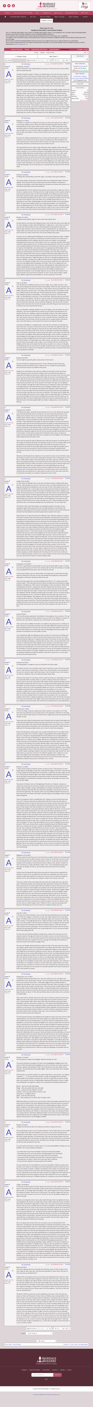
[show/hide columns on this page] (87, 52)
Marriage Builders (17, 49)
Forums (27, 49)
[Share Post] (63, 63)
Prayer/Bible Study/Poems (39, 49)
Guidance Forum (46, 20)
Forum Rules (8, 1344)
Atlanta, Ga (7, 82)
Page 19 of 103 (31, 60)
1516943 (68, 1054)
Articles (85, 17)
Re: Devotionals (26, 64)
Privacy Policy (46, 1370)
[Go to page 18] (39, 60)
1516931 (68, 280)
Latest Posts (80, 83)
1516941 (68, 910)
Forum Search (80, 56)
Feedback (24, 1370)
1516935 (68, 561)
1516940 (68, 852)
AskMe (48, 64)
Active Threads (50, 52)
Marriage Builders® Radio (71, 13)
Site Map (62, 1370)
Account (69, 1370)
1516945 (68, 1182)
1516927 (68, 64)
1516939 (68, 764)
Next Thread (53, 56)
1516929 (68, 172)
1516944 (68, 1122)
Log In (86, 49)
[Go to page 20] (69, 60)
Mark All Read (17, 1344)
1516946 (68, 1264)
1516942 (68, 974)
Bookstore (7, 13)
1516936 (68, 611)
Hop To (23, 1333)
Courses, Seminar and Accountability (22, 13)
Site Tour (33, 17)
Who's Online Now (80, 63)
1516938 (68, 706)
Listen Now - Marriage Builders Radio (84, 5)
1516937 (68, 659)
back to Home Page (46, 4)
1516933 (68, 407)
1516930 (68, 214)
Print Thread (8, 60)
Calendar (42, 52)
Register (81, 49)
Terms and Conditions (34, 1370)
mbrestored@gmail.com (21, 44)
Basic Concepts (60, 17)
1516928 (68, 118)
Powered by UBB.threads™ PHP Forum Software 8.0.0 (46, 1394)
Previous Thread (21, 56)
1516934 (68, 478)
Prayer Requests (54, 49)
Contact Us (66, 1344)
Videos (37, 13)
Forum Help (74, 1344)
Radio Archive (84, 13)
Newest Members (80, 73)
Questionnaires (58, 13)
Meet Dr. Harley (45, 17)
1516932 (68, 355)
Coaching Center (46, 13)
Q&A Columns (74, 17)
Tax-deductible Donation (18, 17)
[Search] (85, 53)
